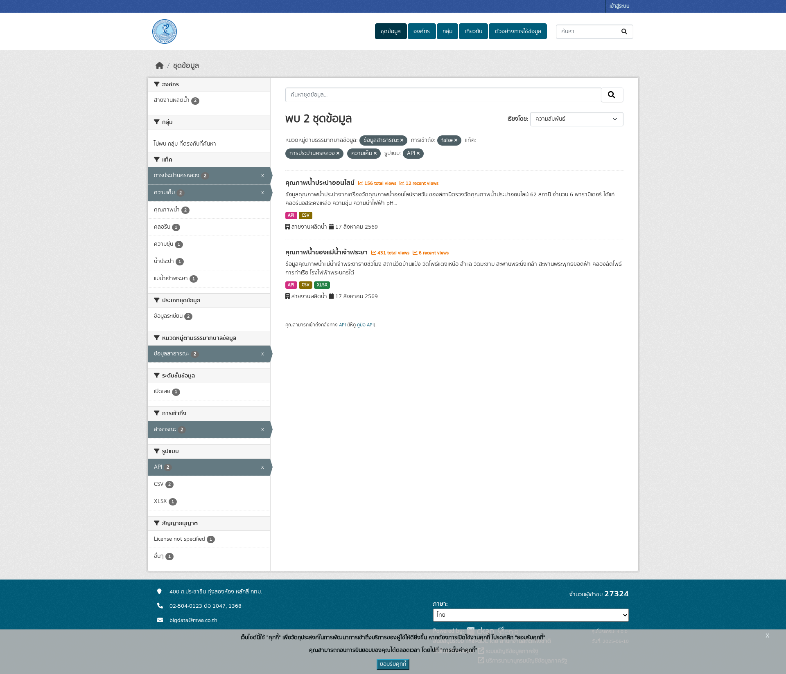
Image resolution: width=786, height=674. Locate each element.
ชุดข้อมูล (391, 31)
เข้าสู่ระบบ (620, 6)
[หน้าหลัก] (160, 66)
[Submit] (625, 32)
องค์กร (421, 31)
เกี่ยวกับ (473, 31)
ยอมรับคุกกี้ (393, 664)
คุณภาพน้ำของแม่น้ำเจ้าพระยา (327, 252)
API (291, 215)
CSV (305, 215)
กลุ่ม (447, 31)
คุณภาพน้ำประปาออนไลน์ (320, 182)
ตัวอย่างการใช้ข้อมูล (518, 31)
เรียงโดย (517, 119)
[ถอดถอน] (401, 140)
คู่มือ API (365, 324)
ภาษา (439, 604)
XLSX (322, 285)
